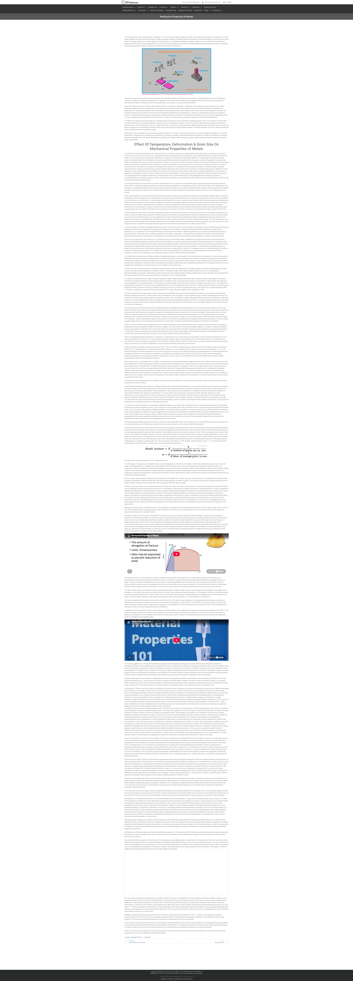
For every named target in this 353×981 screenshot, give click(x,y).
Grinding (162, 7)
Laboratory (196, 7)
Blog (206, 10)
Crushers (140, 7)
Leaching (184, 7)
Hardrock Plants (210, 7)
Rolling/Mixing (170, 10)
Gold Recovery (127, 7)
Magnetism (198, 10)
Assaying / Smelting (185, 10)
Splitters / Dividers (157, 10)
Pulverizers (142, 10)
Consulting (216, 10)
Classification (152, 7)
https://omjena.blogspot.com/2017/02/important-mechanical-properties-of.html (167, 94)
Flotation (173, 7)
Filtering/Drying (128, 10)
